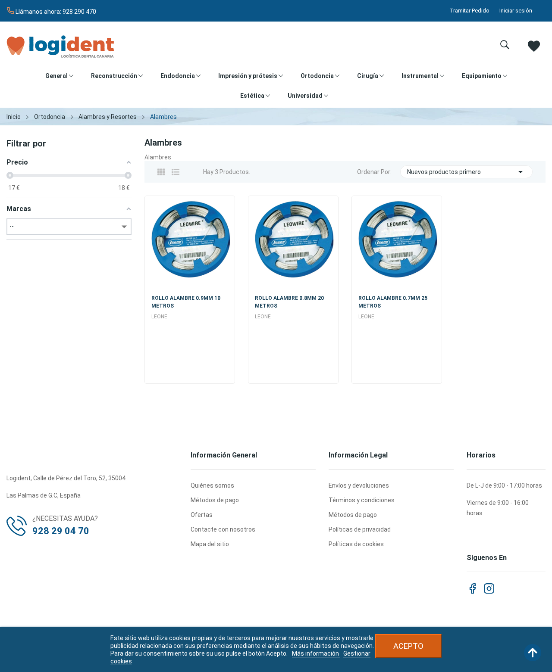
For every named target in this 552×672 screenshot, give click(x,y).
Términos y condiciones (362, 500)
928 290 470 (79, 11)
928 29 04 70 (60, 531)
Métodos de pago (215, 500)
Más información (316, 653)
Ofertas (202, 514)
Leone (159, 316)
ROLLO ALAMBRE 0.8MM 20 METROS (289, 302)
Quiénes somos (212, 485)
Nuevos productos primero (466, 172)
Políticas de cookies (356, 544)
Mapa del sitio (210, 544)
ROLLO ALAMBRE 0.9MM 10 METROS (185, 302)
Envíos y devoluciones (359, 485)
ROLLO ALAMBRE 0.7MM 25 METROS (392, 302)
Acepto (408, 645)
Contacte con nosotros (223, 529)
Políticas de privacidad (360, 529)
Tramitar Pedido (469, 10)
